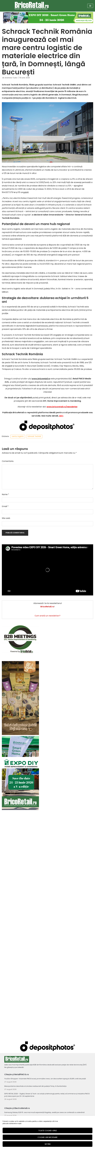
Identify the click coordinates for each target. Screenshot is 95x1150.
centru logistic (18, 436)
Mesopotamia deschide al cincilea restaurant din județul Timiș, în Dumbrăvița (35, 1086)
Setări (47, 1144)
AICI (61, 415)
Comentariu (7, 461)
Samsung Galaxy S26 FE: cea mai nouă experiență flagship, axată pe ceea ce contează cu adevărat (44, 1112)
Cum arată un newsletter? (47, 615)
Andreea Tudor (11, 78)
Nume (5, 494)
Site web (6, 518)
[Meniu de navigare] (90, 6)
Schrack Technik (34, 436)
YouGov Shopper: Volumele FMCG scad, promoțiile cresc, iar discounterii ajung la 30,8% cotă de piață (45, 1079)
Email (5, 506)
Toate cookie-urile (47, 1130)
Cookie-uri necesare (47, 1137)
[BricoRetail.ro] (32, 6)
